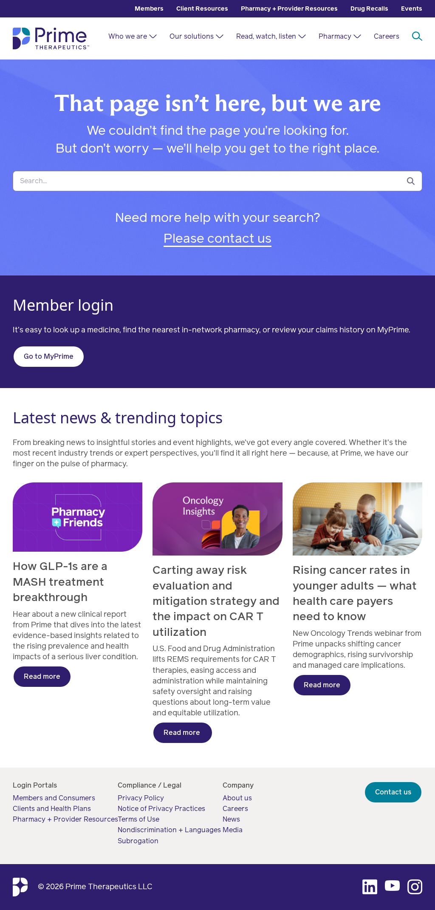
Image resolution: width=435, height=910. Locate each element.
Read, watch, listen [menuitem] (266, 36)
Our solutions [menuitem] (191, 36)
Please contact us (217, 238)
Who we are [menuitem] (127, 36)
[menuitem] (149, 8)
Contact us (393, 792)
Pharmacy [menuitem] (335, 36)
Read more (42, 676)
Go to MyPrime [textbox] (48, 356)
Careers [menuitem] (386, 36)
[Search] (410, 181)
